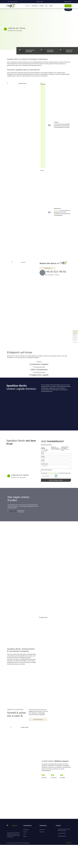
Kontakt (51, 5)
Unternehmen (34, 5)
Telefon (43, 456)
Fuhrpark (41, 5)
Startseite (27, 5)
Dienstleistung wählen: (47, 444)
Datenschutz (42, 829)
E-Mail (43, 460)
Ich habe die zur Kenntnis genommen (55, 473)
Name (43, 452)
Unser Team (57, 210)
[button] (68, 5)
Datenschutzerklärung (46, 469)
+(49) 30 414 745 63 (16, 28)
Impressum (42, 831)
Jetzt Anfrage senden (56, 480)
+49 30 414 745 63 (39, 1)
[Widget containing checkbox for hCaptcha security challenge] (49, 476)
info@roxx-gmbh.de (67, 1)
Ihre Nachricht (44, 464)
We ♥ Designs (69, 842)
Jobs (46, 5)
